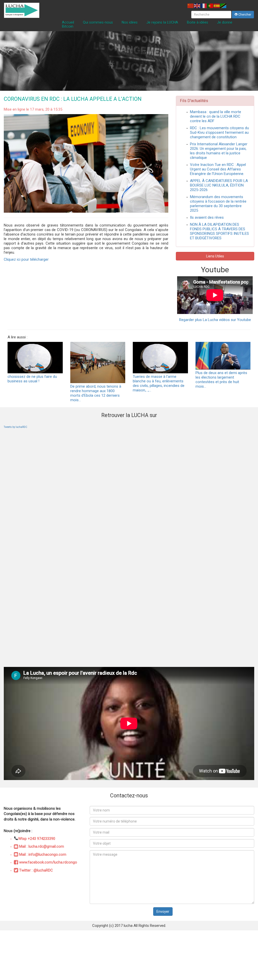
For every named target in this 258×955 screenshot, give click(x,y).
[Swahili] (223, 5)
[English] (197, 5)
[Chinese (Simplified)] (190, 5)
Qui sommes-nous (98, 22)
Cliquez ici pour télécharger (26, 259)
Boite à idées (197, 22)
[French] (204, 5)
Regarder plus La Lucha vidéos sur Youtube (215, 319)
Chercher (244, 14)
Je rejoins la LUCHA (162, 22)
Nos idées (130, 22)
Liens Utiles (215, 256)
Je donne (224, 22)
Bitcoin (67, 26)
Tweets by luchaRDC (15, 427)
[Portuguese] (210, 5)
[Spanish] (217, 5)
